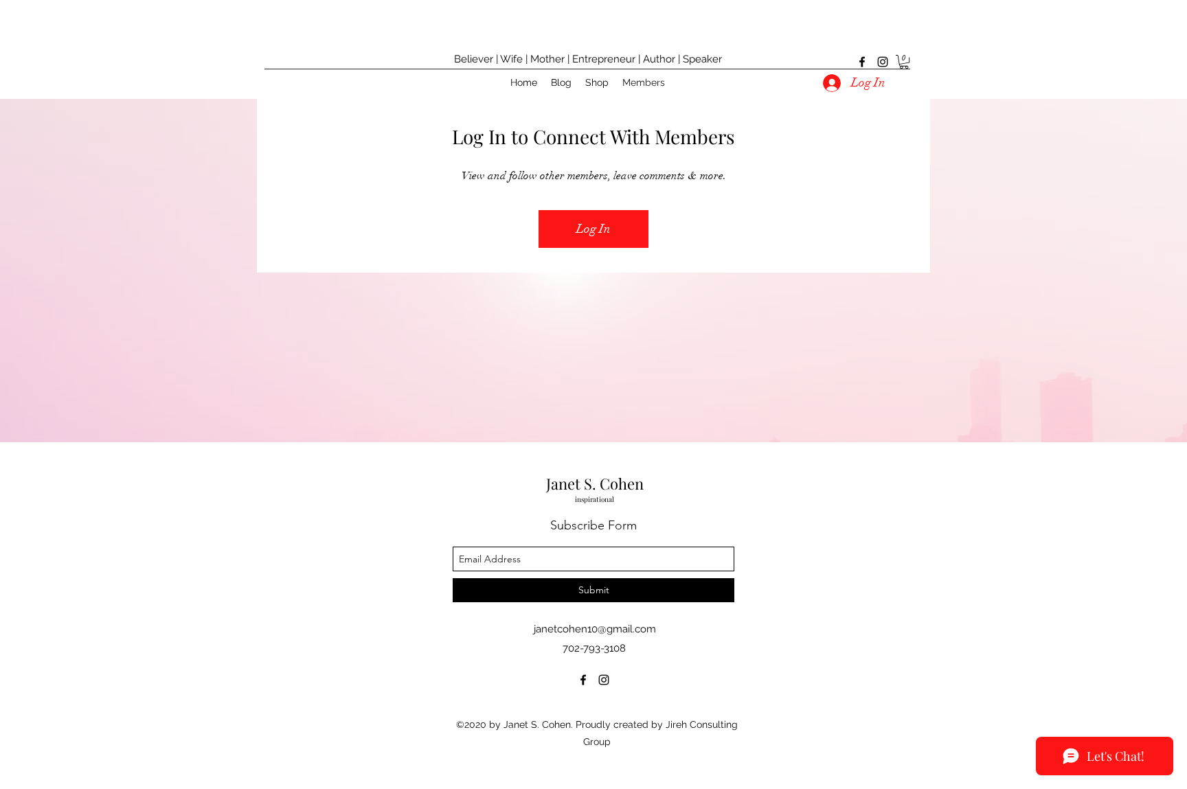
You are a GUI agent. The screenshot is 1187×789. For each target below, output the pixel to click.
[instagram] (883, 62)
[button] (904, 62)
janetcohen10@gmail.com (595, 629)
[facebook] (862, 62)
